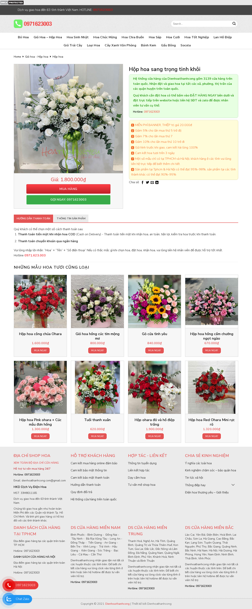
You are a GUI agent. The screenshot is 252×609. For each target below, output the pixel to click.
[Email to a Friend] (152, 182)
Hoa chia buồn (133, 37)
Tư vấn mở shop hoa (141, 485)
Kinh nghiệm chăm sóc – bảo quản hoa (210, 470)
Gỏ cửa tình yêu (154, 334)
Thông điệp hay (195, 485)
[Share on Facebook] (142, 182)
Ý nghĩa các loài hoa (198, 463)
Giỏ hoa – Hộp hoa (48, 37)
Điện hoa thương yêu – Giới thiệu (207, 492)
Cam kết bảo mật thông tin (89, 470)
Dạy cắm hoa (136, 477)
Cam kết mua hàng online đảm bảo (94, 463)
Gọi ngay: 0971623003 (68, 199)
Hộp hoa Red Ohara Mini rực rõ (212, 422)
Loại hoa (93, 45)
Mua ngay (40, 350)
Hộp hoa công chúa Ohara (40, 334)
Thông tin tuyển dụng (142, 463)
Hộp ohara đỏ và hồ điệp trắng (155, 422)
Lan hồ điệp (223, 37)
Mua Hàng (68, 189)
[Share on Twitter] (147, 182)
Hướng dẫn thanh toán (33, 218)
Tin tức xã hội (194, 477)
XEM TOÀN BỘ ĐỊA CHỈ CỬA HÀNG (36, 463)
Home (17, 57)
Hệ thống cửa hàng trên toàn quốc (94, 499)
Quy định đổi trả (81, 492)
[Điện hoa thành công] (33, 24)
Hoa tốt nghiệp (196, 37)
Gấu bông (168, 45)
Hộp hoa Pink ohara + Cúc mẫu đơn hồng (40, 422)
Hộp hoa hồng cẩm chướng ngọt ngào (211, 336)
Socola (186, 45)
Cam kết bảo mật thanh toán (90, 477)
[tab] (33, 218)
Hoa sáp (155, 37)
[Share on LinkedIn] (156, 182)
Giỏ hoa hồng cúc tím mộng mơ (98, 336)
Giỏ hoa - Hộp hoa (36, 57)
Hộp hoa (58, 57)
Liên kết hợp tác (139, 470)
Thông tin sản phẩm (71, 218)
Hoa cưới (173, 37)
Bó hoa (23, 37)
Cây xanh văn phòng (120, 45)
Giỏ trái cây (73, 45)
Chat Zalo (22, 599)
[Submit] (234, 24)
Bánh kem (148, 45)
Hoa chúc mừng (105, 37)
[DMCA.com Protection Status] (12, 2)
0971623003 (25, 585)
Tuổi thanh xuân (97, 420)
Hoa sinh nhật (78, 37)
